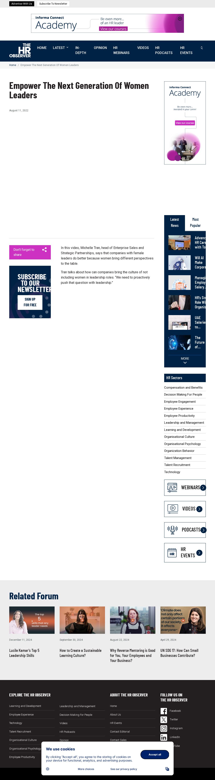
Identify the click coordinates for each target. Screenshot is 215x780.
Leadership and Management (184, 423)
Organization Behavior (179, 451)
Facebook (175, 710)
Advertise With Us (21, 3)
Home (42, 48)
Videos (143, 48)
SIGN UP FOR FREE (30, 302)
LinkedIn (174, 737)
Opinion (100, 48)
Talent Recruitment (177, 465)
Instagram (176, 728)
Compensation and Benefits (183, 387)
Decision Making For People (183, 394)
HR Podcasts (164, 50)
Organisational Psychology (182, 444)
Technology (172, 472)
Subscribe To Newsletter (53, 3)
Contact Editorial (120, 731)
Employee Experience (178, 408)
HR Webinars (121, 50)
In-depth (80, 50)
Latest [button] (59, 48)
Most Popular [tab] (195, 223)
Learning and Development (182, 430)
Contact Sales (118, 740)
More (185, 358)
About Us (115, 714)
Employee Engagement (180, 402)
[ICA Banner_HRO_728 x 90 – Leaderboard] (107, 23)
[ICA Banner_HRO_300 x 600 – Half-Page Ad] (185, 123)
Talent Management (177, 458)
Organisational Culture (179, 437)
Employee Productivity (179, 416)
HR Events (186, 50)
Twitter (173, 719)
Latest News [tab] (174, 223)
